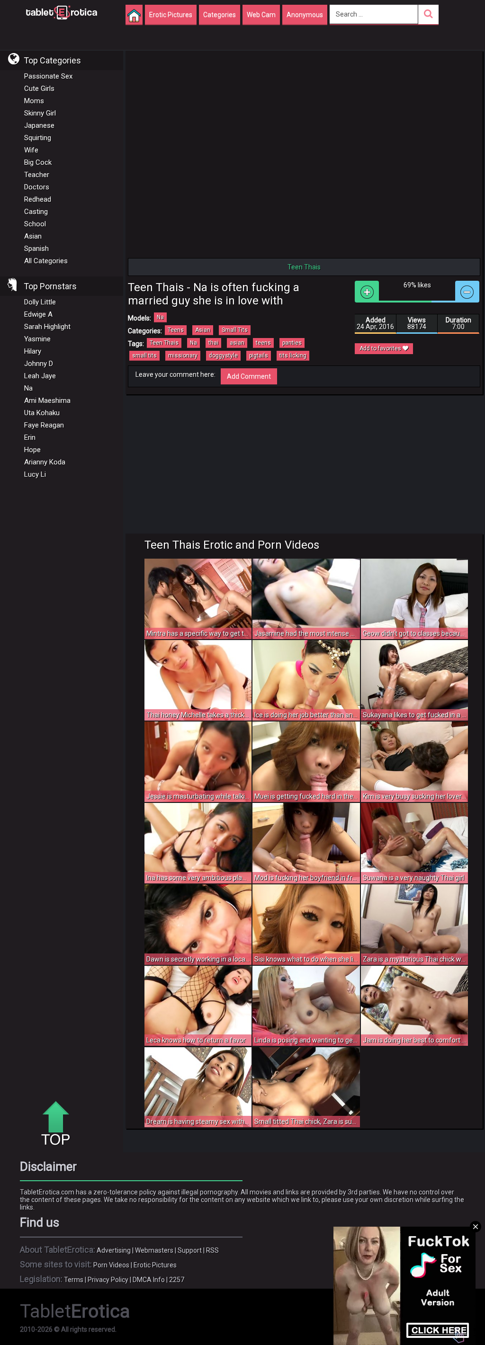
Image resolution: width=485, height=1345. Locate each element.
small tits (144, 355)
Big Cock (38, 162)
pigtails (258, 355)
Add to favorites (381, 348)
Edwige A (38, 314)
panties (292, 342)
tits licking (292, 355)
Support (190, 1250)
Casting (36, 211)
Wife (31, 150)
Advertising (114, 1250)
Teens (176, 330)
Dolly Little (40, 302)
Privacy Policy (108, 1279)
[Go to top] (59, 1124)
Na (28, 388)
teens (263, 342)
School (35, 224)
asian (237, 342)
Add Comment (249, 376)
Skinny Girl (40, 113)
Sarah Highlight (47, 326)
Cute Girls (39, 88)
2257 (176, 1279)
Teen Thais (164, 342)
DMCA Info (149, 1279)
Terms (73, 1279)
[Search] (428, 14)
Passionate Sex (48, 76)
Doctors (36, 187)
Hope (32, 449)
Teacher (36, 174)
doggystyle (223, 355)
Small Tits (235, 330)
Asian (33, 236)
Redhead (37, 199)
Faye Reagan (44, 425)
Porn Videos (111, 1265)
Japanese (39, 125)
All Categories (46, 261)
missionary (183, 355)
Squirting (37, 138)
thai (213, 342)
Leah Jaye (40, 376)
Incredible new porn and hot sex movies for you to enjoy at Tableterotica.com (61, 12)
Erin (30, 437)
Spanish (36, 248)
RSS (212, 1250)
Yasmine (37, 339)
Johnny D (38, 363)
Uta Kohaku (42, 413)
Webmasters (154, 1250)
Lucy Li (35, 474)
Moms (34, 101)
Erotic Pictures (155, 1265)
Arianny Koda (44, 462)
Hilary (32, 351)
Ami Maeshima (47, 400)
